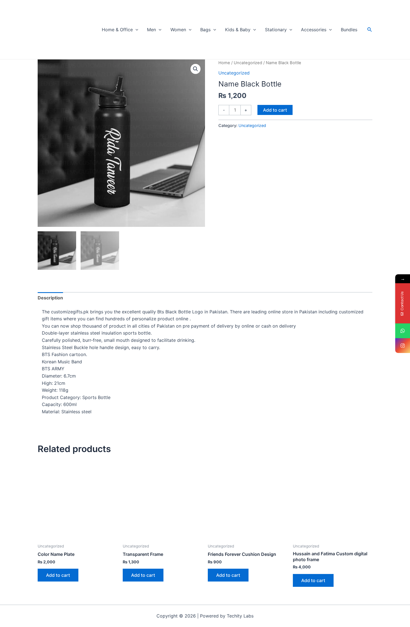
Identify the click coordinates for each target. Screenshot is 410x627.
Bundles (349, 29)
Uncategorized (248, 62)
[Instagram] (402, 345)
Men (151, 29)
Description (50, 298)
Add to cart (275, 110)
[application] (135, 29)
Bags (205, 29)
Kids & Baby (237, 29)
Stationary (276, 29)
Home (224, 62)
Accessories (313, 29)
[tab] (50, 298)
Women (178, 29)
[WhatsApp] (402, 330)
